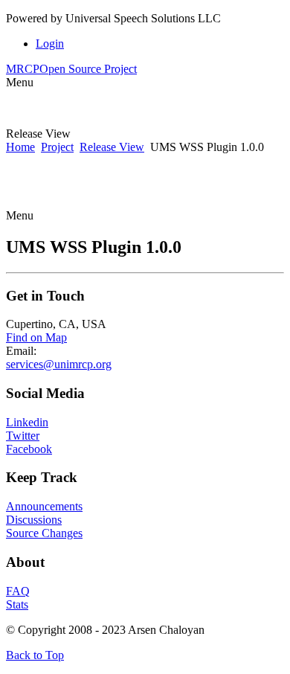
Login (50, 43)
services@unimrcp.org (59, 364)
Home (20, 147)
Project (57, 147)
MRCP (71, 68)
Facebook (29, 449)
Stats (17, 604)
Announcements (44, 506)
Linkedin (27, 422)
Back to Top (35, 655)
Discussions (34, 519)
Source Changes (44, 533)
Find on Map (36, 337)
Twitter (22, 435)
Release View (112, 147)
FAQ (18, 591)
